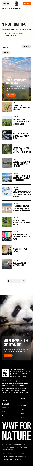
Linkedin (22, 413)
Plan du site (5, 456)
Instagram (23, 406)
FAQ (2, 415)
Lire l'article (11, 95)
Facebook (23, 398)
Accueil (4, 8)
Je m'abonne (8, 355)
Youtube (22, 410)
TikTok (22, 417)
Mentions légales (21, 453)
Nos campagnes (5, 404)
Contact (4, 411)
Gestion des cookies (7, 460)
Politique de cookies (23, 456)
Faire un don (26, 3)
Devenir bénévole (6, 408)
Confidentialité (13, 456)
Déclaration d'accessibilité (8, 453)
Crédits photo (17, 460)
